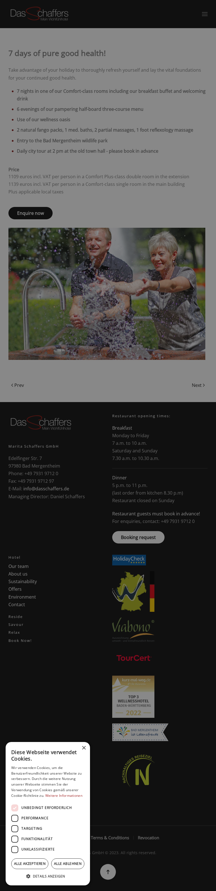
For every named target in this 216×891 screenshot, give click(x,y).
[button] (47, 876)
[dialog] (48, 813)
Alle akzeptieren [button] (30, 863)
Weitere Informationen (63, 795)
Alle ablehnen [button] (68, 863)
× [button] (84, 748)
